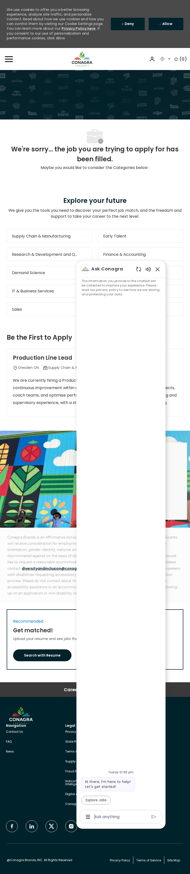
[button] (152, 59)
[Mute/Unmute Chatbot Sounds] (148, 269)
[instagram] (71, 826)
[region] (121, 542)
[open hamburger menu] (9, 59)
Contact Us (14, 732)
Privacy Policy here (78, 28)
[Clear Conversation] (138, 269)
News (10, 751)
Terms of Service (148, 860)
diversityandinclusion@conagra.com (56, 568)
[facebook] (12, 826)
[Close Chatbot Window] (157, 269)
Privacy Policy (75, 732)
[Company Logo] (82, 58)
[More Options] (88, 817)
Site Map (173, 860)
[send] (154, 817)
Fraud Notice (74, 771)
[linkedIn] (32, 826)
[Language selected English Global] (166, 59)
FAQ (9, 741)
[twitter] (51, 826)
